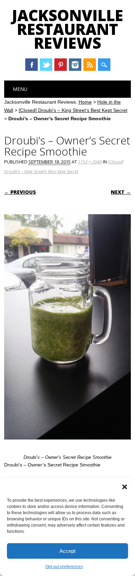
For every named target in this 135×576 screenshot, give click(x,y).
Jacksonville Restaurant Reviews (67, 29)
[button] (124, 486)
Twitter (46, 64)
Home (85, 102)
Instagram (75, 64)
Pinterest (60, 64)
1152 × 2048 (90, 162)
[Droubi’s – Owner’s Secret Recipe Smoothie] (67, 446)
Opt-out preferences (64, 566)
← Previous (20, 192)
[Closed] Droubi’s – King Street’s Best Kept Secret (73, 110)
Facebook (31, 64)
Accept (67, 551)
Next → (121, 192)
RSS (89, 64)
